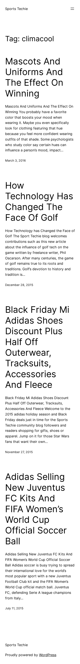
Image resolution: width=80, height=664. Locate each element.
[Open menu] (72, 8)
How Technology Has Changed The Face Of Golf (39, 201)
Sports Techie (16, 9)
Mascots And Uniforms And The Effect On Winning (34, 77)
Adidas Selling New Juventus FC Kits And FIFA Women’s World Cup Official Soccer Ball (36, 508)
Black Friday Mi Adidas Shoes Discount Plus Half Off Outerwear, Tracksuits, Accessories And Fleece (37, 347)
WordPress (47, 655)
